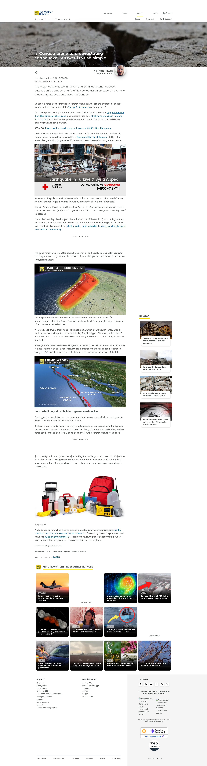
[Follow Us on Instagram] (145, 684)
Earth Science (58, 19)
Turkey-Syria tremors (79, 107)
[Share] (36, 72)
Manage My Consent (44, 697)
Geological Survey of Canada (92, 137)
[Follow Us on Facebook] (140, 684)
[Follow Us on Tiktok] (156, 684)
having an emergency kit (55, 536)
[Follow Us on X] (167, 684)
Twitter (56, 557)
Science (48, 19)
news (41, 19)
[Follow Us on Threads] (162, 684)
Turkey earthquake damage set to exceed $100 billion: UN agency (78, 128)
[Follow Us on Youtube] (151, 684)
